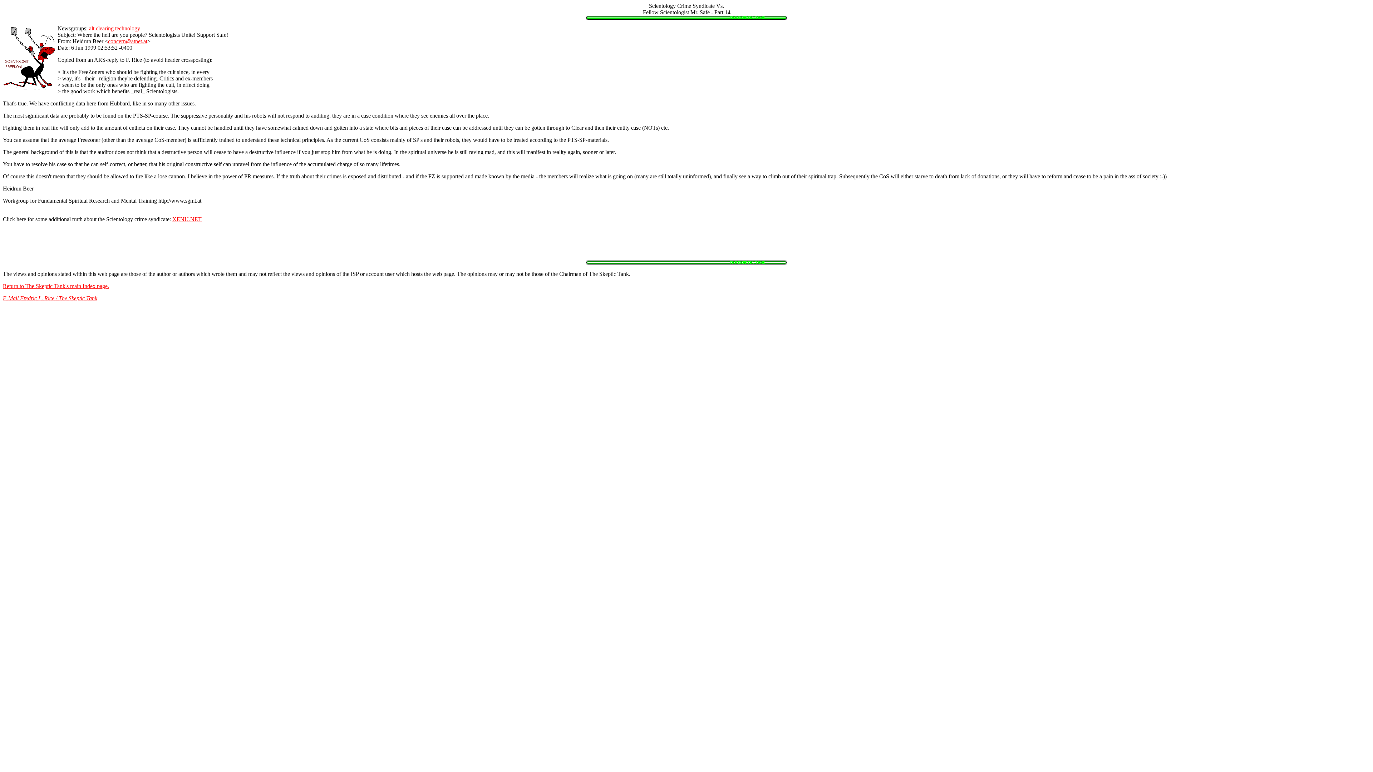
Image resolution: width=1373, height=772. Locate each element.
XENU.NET (187, 219)
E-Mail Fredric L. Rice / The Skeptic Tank (50, 298)
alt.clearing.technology (114, 28)
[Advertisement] (686, 244)
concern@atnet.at (127, 41)
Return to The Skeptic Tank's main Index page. (56, 286)
